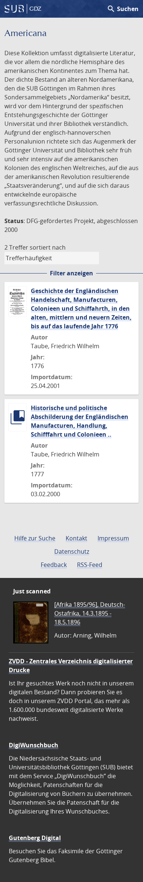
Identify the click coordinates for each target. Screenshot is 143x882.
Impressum (113, 538)
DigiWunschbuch (33, 745)
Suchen (123, 8)
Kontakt (76, 538)
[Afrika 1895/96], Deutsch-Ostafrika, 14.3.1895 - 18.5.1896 (89, 613)
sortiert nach (48, 247)
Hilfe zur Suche (34, 538)
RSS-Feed (89, 565)
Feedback (54, 565)
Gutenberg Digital (35, 838)
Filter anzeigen (71, 273)
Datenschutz (71, 551)
